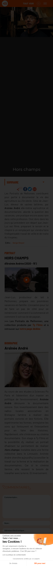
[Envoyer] (34, 189)
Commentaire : (11, 497)
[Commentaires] (19, 189)
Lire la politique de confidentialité (14, 555)
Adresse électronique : (14, 530)
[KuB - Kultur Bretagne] (12, 3)
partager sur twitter (30, 189)
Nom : (7, 523)
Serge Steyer (18, 242)
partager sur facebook (25, 189)
